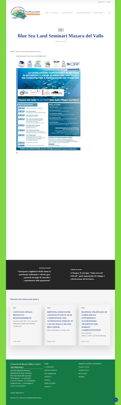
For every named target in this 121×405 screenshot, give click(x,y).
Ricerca (47, 380)
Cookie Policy (84, 370)
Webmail (82, 377)
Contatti (47, 386)
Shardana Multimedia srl (34, 398)
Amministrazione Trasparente (90, 364)
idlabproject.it (20, 393)
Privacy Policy (84, 367)
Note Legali (83, 373)
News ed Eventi (50, 383)
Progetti (47, 377)
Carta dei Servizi (50, 370)
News (60, 30)
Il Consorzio (49, 367)
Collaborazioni (50, 373)
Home (12, 51)
